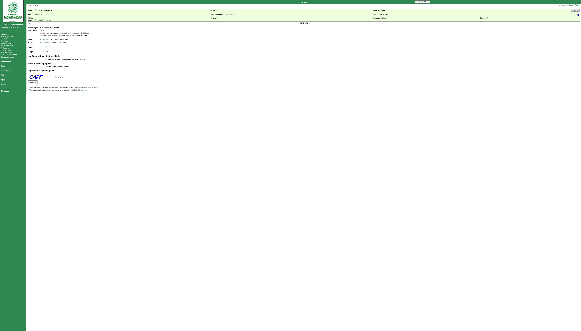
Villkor (3, 84)
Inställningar (6, 70)
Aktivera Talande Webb (569, 5)
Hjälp (3, 80)
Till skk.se (5, 91)
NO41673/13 (44, 39)
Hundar (4, 34)
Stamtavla (4, 41)
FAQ (3, 75)
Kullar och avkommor (9, 55)
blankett (96, 87)
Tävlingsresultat (7, 46)
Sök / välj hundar (7, 36)
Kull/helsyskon (6, 52)
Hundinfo (4, 39)
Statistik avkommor (8, 57)
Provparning (6, 61)
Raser (3, 66)
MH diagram (5, 48)
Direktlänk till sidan (43, 20)
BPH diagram (6, 50)
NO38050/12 (44, 42)
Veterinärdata (6, 43)
